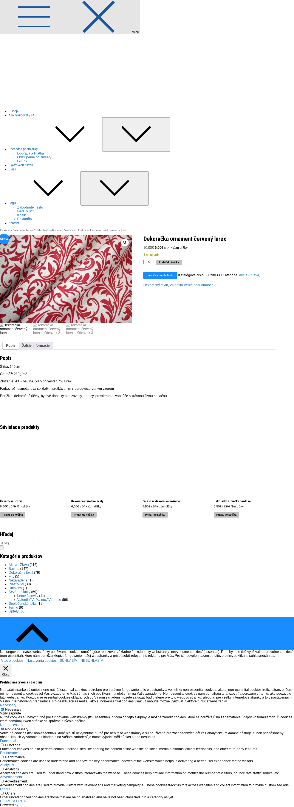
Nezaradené (18, 580)
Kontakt (14, 223)
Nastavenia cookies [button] (41, 660)
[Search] (1, 547)
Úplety (14, 611)
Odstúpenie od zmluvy (34, 157)
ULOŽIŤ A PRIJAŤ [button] (14, 801)
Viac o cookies (12, 660)
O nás (12, 169)
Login (12, 203)
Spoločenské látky (23, 603)
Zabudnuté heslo (30, 207)
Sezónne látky (23, 230)
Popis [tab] (10, 345)
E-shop (13, 111)
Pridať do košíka (169, 262)
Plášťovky (16, 584)
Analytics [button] (7, 765)
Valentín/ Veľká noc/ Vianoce (56, 230)
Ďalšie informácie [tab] (36, 345)
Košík (21, 215)
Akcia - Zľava (249, 275)
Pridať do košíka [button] (13, 514)
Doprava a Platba (30, 153)
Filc (11, 576)
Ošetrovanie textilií (21, 165)
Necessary (13, 709)
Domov (5, 230)
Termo (13, 607)
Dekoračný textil (155, 285)
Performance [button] (10, 753)
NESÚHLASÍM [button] (91, 660)
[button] (125, 242)
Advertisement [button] (11, 777)
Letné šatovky (27, 596)
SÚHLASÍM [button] (68, 660)
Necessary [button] (8, 705)
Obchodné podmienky (23, 149)
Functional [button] (8, 741)
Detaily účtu (26, 211)
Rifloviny (15, 588)
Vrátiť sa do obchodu (160, 275)
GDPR (22, 161)
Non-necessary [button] (11, 725)
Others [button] (5, 789)
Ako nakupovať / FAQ (23, 115)
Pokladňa (24, 219)
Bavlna (14, 568)
